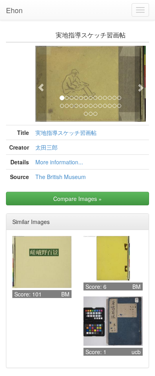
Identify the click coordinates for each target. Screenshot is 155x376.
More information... (59, 162)
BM (65, 294)
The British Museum (60, 177)
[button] (40, 84)
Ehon (14, 10)
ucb (136, 352)
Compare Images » (77, 199)
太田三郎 (46, 147)
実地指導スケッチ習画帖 (66, 132)
